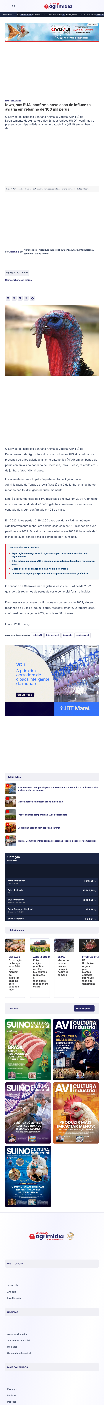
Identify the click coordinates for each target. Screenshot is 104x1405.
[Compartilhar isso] (8, 298)
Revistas (11, 1395)
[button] (14, 6)
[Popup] (6, 6)
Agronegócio (31, 249)
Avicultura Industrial (49, 249)
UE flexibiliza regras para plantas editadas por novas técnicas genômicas (50, 573)
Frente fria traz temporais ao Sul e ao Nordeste (42, 814)
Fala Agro (12, 1389)
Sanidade (28, 253)
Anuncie (11, 1291)
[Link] (28, 1049)
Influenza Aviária (69, 249)
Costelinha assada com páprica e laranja (39, 827)
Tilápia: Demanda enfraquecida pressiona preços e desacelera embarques (57, 840)
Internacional (86, 249)
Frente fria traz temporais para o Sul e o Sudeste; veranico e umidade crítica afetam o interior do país (58, 788)
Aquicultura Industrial (18, 1340)
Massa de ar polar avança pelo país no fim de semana (40, 568)
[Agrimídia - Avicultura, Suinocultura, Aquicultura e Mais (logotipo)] (58, 6)
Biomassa (12, 1346)
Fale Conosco (14, 1298)
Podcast (11, 1401)
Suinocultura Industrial (19, 1353)
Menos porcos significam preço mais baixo (40, 801)
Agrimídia (14, 251)
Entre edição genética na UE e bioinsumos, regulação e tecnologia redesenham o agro (53, 562)
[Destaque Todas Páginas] (52, 33)
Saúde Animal (42, 253)
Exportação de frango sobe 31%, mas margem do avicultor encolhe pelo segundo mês (49, 555)
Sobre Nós (12, 1285)
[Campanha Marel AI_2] (52, 681)
